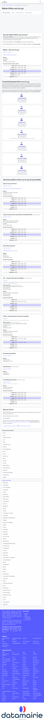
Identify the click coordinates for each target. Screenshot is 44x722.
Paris (3, 688)
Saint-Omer (5, 456)
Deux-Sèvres (35, 662)
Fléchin (4, 562)
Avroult (4, 492)
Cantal (24, 659)
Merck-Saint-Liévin (7, 595)
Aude (13, 657)
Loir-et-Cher (35, 677)
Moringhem (5, 552)
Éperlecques (5, 494)
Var (23, 697)
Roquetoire (5, 555)
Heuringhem (5, 485)
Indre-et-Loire (26, 675)
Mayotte (35, 682)
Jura (3, 677)
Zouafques (5, 515)
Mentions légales (27, 614)
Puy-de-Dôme (26, 688)
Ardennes (35, 654)
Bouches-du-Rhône (6, 659)
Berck (4, 458)
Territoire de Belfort (37, 695)
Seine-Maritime (26, 693)
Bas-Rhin (35, 657)
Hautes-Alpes (5, 673)
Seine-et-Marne (15, 693)
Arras (4, 435)
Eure (3, 666)
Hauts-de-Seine (26, 673)
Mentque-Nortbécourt (8, 583)
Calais (4, 432)
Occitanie (25, 643)
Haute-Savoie (25, 671)
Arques (4, 527)
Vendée (3, 698)
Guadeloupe (25, 668)
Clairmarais (5, 482)
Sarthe (34, 691)
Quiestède (5, 531)
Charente (35, 659)
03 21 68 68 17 (8, 369)
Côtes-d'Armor (15, 662)
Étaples (4, 477)
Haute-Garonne (26, 670)
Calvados (14, 659)
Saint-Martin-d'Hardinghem (9, 576)
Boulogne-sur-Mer (7, 437)
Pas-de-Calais (18, 5)
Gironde (14, 668)
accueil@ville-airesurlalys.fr (11, 54)
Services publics (28, 12)
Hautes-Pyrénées (16, 673)
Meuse (13, 684)
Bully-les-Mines (6, 465)
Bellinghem (5, 506)
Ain (13, 652)
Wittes (4, 566)
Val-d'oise (4, 697)
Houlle (4, 581)
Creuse (24, 662)
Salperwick (5, 604)
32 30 (6, 280)
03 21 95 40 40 (8, 52)
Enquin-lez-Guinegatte (8, 522)
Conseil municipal (19, 12)
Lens (4, 439)
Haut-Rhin (4, 670)
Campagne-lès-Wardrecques (9, 543)
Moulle (4, 508)
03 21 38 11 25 (8, 217)
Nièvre (3, 686)
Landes (24, 677)
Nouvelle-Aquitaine (16, 643)
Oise (24, 686)
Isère (34, 675)
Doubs (13, 664)
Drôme (24, 664)
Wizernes (5, 503)
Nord (13, 686)
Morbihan (25, 684)
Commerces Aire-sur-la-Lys (25, 426)
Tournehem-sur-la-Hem (8, 513)
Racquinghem (6, 564)
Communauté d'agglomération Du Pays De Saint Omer (18, 422)
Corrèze (24, 660)
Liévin (4, 442)
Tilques (4, 510)
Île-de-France (36, 641)
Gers (3, 668)
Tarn (13, 695)
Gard (34, 666)
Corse (3, 641)
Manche (34, 681)
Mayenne (25, 682)
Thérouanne (5, 499)
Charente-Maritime (6, 660)
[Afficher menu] (40, 1)
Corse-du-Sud (36, 660)
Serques (5, 550)
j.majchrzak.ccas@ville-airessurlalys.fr (13, 188)
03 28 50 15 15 (8, 382)
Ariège (3, 652)
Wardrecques (6, 541)
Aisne (24, 652)
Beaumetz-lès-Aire (7, 590)
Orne (34, 686)
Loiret (24, 679)
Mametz (5, 538)
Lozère (13, 681)
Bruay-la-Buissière (7, 449)
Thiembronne (6, 501)
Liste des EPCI (27, 619)
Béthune (5, 446)
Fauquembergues (7, 559)
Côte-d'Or (4, 662)
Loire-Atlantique (15, 679)
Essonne (35, 664)
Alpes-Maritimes (15, 654)
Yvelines (4, 700)
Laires (4, 599)
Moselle (34, 684)
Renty (4, 585)
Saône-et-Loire (26, 691)
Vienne (13, 698)
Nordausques (6, 548)
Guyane (34, 668)
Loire (3, 679)
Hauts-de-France (10, 5)
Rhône (13, 691)
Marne (3, 682)
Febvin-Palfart (6, 496)
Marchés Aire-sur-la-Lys (10, 426)
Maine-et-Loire (26, 681)
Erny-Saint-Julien (6, 592)
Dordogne (4, 664)
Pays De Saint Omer (6, 480)
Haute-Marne (5, 671)
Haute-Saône (15, 671)
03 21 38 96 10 (8, 248)
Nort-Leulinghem (6, 487)
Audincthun (5, 529)
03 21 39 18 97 (8, 186)
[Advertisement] (22, 23)
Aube (3, 657)
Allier (34, 652)
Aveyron (24, 657)
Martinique (14, 682)
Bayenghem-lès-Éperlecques (9, 517)
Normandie (4, 643)
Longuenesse (6, 474)
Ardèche (24, 654)
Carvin (4, 453)
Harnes (4, 463)
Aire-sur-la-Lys (6, 12)
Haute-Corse (15, 670)
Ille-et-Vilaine (5, 675)
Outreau (5, 460)
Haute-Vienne (36, 671)
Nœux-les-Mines (6, 467)
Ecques (4, 597)
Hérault (34, 673)
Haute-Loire (35, 670)
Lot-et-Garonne (5, 681)
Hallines (4, 524)
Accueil (3, 5)
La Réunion (14, 677)
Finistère (24, 666)
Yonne (34, 698)
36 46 (6, 318)
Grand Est (14, 641)
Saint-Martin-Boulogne (8, 472)
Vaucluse (35, 697)
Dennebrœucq (6, 545)
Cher (13, 660)
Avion (4, 451)
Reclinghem (5, 534)
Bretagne (25, 638)
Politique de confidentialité (28, 617)
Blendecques (6, 588)
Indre (13, 675)
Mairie (13, 12)
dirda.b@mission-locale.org (11, 250)
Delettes (5, 520)
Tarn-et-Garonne (26, 695)
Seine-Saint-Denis (37, 693)
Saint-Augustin (6, 602)
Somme (3, 695)
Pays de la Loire (36, 643)
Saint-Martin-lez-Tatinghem (9, 557)
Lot (33, 679)
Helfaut (4, 569)
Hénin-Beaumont (6, 444)
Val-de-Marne (15, 697)
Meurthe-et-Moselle (6, 684)
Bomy (4, 571)
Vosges (24, 698)
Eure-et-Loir (14, 666)
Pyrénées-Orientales (6, 691)
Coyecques (5, 578)
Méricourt (5, 470)
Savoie (3, 693)
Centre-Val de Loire (37, 638)
